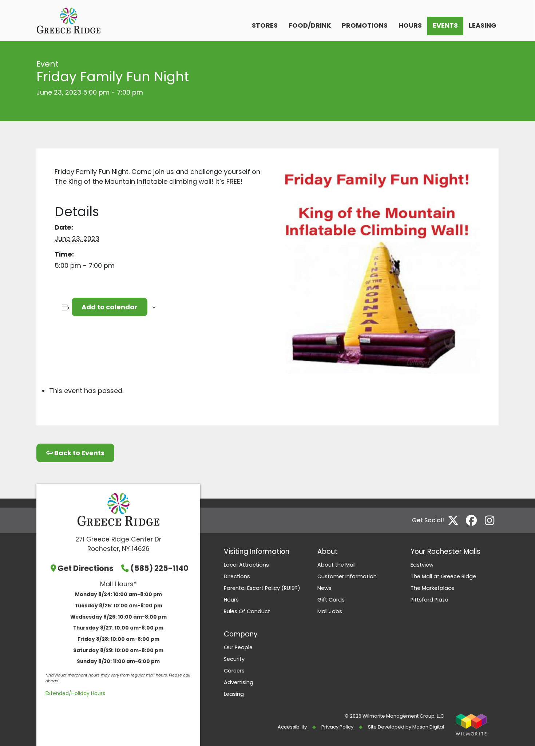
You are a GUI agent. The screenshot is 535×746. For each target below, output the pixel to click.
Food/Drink (310, 25)
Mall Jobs (329, 611)
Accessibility (292, 726)
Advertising (238, 682)
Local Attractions (246, 564)
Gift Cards (331, 599)
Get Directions (86, 568)
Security (234, 659)
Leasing (482, 25)
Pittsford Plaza (429, 599)
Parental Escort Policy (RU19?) (262, 588)
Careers (234, 670)
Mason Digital (428, 726)
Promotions (365, 25)
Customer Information (347, 576)
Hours (410, 25)
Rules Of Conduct (247, 611)
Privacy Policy (337, 726)
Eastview (422, 564)
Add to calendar (110, 307)
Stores (265, 25)
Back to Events (78, 452)
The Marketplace (433, 588)
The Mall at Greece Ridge (443, 576)
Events (445, 25)
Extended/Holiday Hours (75, 693)
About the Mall (336, 564)
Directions (237, 576)
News (324, 588)
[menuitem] (264, 26)
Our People (238, 647)
